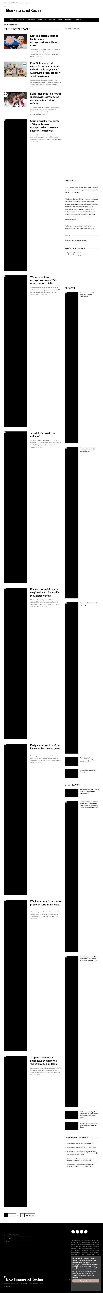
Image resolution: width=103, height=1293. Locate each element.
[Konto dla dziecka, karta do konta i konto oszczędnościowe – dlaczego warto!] (15, 41)
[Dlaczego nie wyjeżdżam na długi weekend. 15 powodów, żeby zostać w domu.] (15, 663)
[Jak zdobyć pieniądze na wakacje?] (15, 507)
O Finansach (21, 20)
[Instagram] (97, 2)
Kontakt (22, 3)
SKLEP (12, 20)
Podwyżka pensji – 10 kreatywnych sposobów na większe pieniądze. (87, 760)
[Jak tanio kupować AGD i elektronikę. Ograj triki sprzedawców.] (71, 367)
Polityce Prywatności (88, 1270)
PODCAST (52, 20)
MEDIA (60, 20)
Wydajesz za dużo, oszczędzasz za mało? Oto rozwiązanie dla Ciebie (43, 280)
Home (6, 25)
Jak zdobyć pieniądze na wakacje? (85, 1143)
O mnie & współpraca (12, 1235)
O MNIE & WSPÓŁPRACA (11, 3)
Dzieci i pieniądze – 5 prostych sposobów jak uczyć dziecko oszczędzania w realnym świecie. (89, 958)
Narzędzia (68, 20)
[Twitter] (92, 2)
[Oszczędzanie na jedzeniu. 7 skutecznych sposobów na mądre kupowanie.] (71, 522)
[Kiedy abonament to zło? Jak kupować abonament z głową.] (15, 819)
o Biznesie (31, 20)
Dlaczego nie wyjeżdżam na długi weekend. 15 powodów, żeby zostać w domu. (45, 592)
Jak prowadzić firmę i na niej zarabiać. (86, 1147)
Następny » (30, 1215)
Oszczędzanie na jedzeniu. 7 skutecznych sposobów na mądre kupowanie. (88, 449)
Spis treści (28, 3)
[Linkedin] (94, 2)
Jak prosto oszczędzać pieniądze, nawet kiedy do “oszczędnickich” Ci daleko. (44, 1060)
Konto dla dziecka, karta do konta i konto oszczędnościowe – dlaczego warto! (89, 791)
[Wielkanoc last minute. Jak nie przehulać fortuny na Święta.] (15, 975)
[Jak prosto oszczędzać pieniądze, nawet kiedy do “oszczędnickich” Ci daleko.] (15, 1131)
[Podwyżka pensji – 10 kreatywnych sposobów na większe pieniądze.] (71, 761)
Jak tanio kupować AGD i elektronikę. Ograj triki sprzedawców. (87, 294)
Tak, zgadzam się (86, 1281)
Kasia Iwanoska (71, 1143)
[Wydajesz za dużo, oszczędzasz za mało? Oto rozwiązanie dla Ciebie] (15, 351)
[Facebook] (89, 2)
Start (7, 1242)
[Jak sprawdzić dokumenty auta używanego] (71, 678)
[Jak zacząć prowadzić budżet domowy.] (71, 773)
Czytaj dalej (38, 56)
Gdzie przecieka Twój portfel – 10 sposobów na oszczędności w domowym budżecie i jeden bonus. (89, 1114)
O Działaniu (42, 20)
